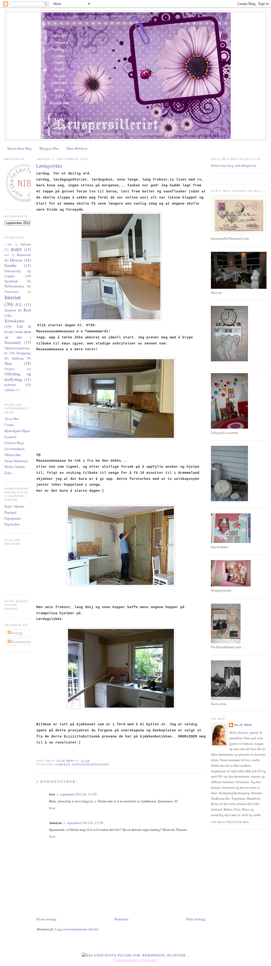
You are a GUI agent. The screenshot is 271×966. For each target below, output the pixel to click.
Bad (6, 255)
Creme (9, 424)
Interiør (12, 297)
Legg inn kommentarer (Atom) (76, 929)
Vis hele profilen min (230, 822)
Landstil (10, 436)
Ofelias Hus (12, 454)
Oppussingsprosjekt (90, 764)
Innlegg (17, 632)
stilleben (9, 390)
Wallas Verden (14, 466)
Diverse (16, 260)
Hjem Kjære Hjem (17, 430)
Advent (25, 244)
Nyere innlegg (46, 919)
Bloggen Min (49, 148)
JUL (18, 304)
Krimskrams (14, 320)
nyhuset (10, 384)
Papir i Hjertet (14, 506)
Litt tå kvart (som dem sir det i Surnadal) (17, 334)
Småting (18, 358)
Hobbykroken (14, 286)
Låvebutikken (14, 448)
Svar (52, 808)
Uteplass (9, 369)
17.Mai (8, 244)
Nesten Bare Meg (19, 148)
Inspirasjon (11, 291)
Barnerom (24, 254)
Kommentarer (21, 641)
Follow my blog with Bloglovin (233, 165)
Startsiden (121, 919)
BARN (16, 249)
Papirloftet (12, 524)
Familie (10, 265)
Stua (8, 363)
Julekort (10, 310)
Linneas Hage (14, 442)
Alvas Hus (11, 418)
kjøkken (63, 764)
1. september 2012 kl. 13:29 (77, 794)
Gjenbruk (11, 281)
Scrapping (23, 353)
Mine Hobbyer (76, 148)
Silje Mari (243, 724)
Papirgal (10, 512)
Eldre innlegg (196, 919)
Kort (27, 309)
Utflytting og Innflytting (17, 376)
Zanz (8, 472)
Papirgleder (12, 518)
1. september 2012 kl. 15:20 (83, 822)
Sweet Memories (16, 460)
